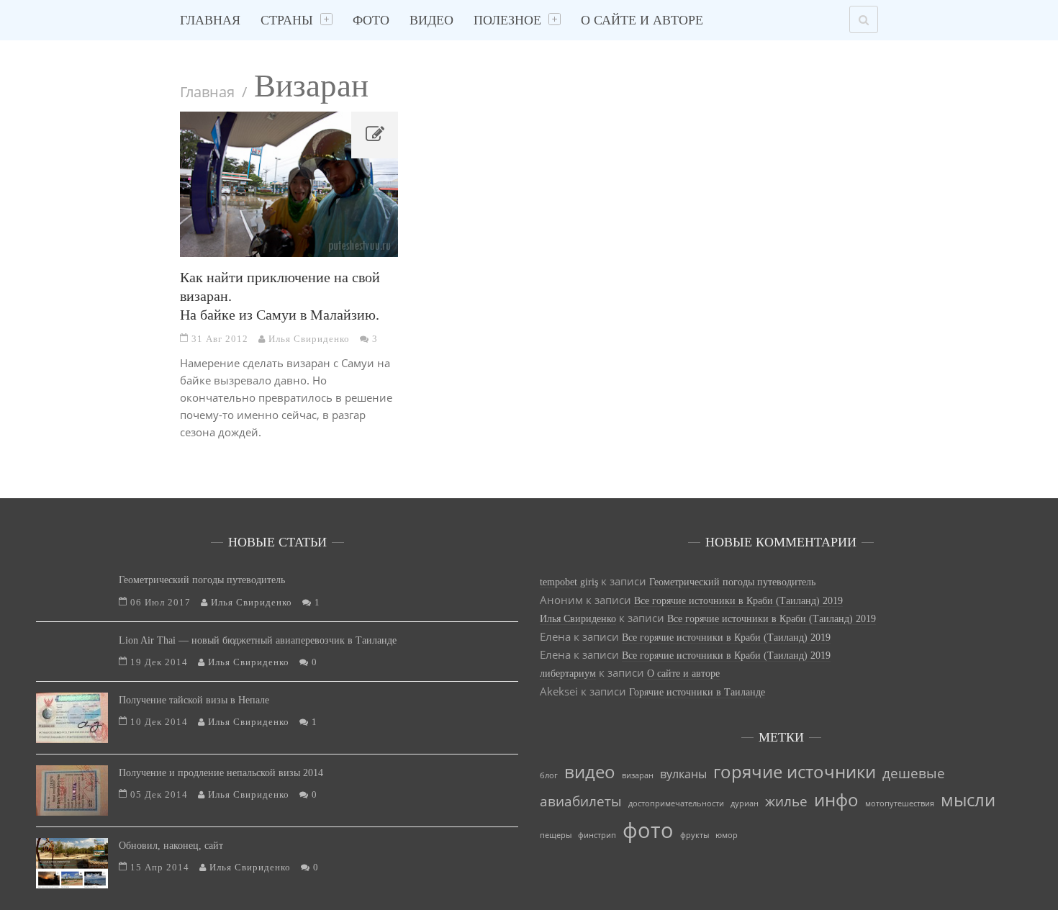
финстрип (597, 835)
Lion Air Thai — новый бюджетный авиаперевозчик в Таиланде (258, 640)
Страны (287, 20)
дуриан (745, 803)
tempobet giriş (569, 582)
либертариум (568, 673)
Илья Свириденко (578, 618)
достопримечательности (676, 803)
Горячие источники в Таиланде (697, 692)
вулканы (683, 774)
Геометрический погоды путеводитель (202, 580)
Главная (210, 20)
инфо (836, 799)
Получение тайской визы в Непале (194, 700)
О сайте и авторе (642, 20)
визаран (638, 775)
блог (549, 775)
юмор (726, 835)
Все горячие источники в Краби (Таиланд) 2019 (738, 600)
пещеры (555, 835)
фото (648, 830)
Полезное (507, 20)
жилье (786, 801)
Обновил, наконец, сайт (171, 845)
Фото (371, 20)
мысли (968, 799)
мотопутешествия (899, 803)
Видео (431, 20)
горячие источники (794, 771)
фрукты (694, 835)
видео (589, 771)
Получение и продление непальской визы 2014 (221, 772)
